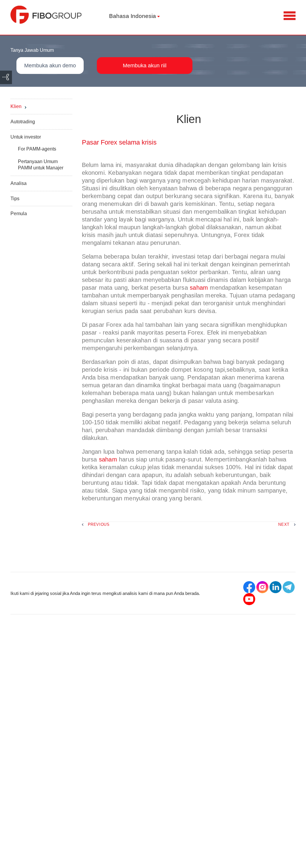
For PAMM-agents (37, 148)
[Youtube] (249, 599)
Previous (99, 524)
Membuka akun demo (50, 66)
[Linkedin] (275, 587)
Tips (14, 198)
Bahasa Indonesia (132, 16)
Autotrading (22, 121)
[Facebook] (249, 587)
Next (284, 524)
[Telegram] (289, 587)
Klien (16, 106)
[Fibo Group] (46, 14)
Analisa (18, 183)
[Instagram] (262, 587)
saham (199, 287)
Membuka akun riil (144, 66)
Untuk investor (25, 136)
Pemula (18, 213)
